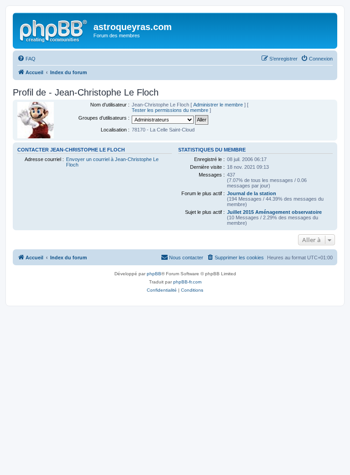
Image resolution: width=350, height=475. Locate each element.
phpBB (154, 273)
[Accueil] (54, 29)
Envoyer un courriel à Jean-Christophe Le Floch (112, 162)
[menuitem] (26, 58)
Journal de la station (251, 193)
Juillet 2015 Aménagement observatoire (274, 212)
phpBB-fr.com (187, 281)
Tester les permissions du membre (170, 110)
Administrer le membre (218, 104)
